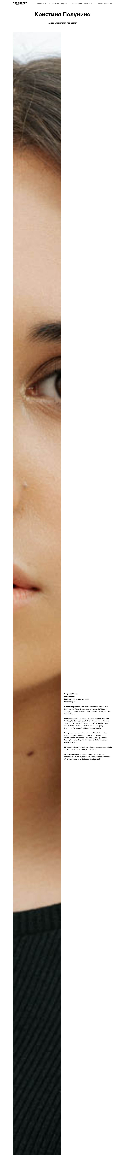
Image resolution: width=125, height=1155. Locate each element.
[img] (20, 3)
